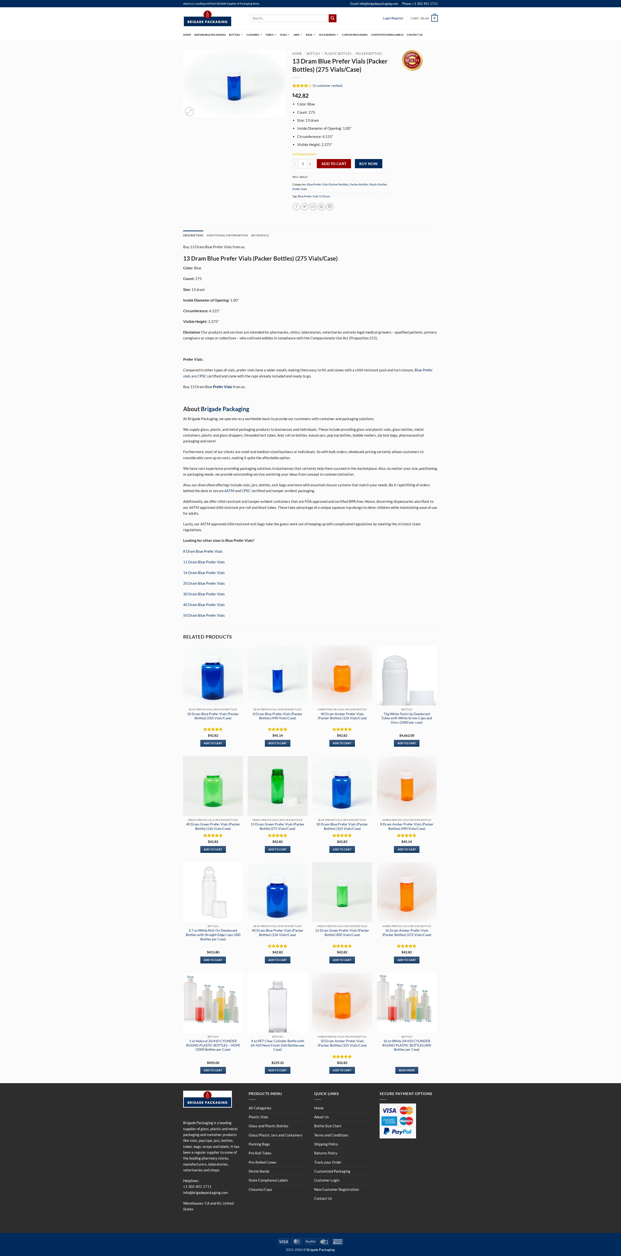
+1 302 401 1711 (197, 1186)
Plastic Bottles (338, 54)
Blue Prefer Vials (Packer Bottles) (328, 184)
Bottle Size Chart (328, 1126)
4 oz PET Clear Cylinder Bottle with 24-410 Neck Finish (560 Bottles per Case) (278, 1045)
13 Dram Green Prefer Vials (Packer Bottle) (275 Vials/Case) (278, 826)
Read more (407, 1070)
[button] (424, 18)
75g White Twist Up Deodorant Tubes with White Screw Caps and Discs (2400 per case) (406, 718)
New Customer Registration (336, 1189)
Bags (309, 34)
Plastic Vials (258, 1117)
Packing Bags (259, 1144)
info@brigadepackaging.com (205, 1192)
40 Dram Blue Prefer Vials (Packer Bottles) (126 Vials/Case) (277, 932)
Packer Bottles (369, 54)
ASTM (229, 490)
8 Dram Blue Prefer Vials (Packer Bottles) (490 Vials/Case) (277, 716)
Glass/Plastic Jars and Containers (275, 1135)
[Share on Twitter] (305, 206)
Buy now (368, 163)
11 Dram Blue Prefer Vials (204, 562)
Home (187, 34)
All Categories (260, 1108)
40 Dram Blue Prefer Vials (204, 604)
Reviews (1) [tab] (260, 235)
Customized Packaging (332, 1171)
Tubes (269, 34)
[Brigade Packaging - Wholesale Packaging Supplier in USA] (213, 18)
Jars (296, 34)
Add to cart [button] (213, 743)
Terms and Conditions (331, 1135)
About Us (321, 1117)
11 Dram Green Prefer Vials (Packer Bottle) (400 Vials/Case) (342, 932)
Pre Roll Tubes (260, 1153)
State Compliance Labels (268, 1180)
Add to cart (334, 163)
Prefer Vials (299, 189)
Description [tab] (193, 235)
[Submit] (332, 18)
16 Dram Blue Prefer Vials (204, 572)
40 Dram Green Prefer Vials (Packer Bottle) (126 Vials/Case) (213, 826)
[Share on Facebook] (296, 206)
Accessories (327, 34)
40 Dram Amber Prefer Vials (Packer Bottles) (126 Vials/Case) (342, 716)
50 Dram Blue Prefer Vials (204, 615)
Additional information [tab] (227, 235)
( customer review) (328, 85)
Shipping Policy (326, 1144)
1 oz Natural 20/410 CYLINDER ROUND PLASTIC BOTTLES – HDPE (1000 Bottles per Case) (213, 1045)
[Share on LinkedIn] (330, 206)
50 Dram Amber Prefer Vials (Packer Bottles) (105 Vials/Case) (342, 1043)
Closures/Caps (260, 1189)
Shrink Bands (259, 1171)
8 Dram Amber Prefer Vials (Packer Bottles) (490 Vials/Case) (406, 826)
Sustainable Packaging (210, 34)
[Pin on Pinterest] (321, 206)
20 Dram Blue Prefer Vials (204, 583)
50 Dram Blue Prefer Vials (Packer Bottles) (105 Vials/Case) (213, 716)
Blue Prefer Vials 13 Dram (314, 196)
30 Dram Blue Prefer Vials (204, 594)
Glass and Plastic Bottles (268, 1126)
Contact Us (414, 34)
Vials (283, 34)
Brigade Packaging (225, 408)
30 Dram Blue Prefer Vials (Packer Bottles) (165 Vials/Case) (342, 826)
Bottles (234, 34)
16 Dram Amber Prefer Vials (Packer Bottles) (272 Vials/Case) (406, 932)
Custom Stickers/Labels (387, 34)
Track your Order (328, 1162)
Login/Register (393, 18)
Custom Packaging (355, 34)
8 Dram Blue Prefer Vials (203, 551)
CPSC (201, 376)
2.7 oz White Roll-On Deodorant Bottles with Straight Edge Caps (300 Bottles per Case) (213, 934)
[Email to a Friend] (313, 206)
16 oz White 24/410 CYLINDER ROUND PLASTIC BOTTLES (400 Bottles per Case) (406, 1045)
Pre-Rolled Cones (262, 1162)
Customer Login (326, 1180)
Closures (252, 34)
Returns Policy (325, 1153)
